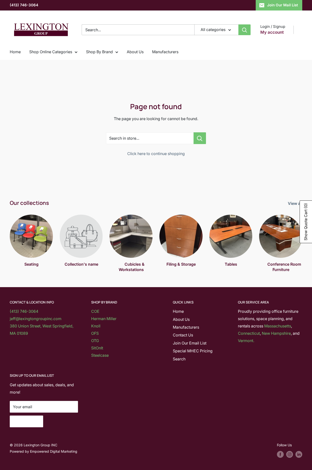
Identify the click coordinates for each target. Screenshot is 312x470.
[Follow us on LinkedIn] (298, 454)
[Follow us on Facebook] (280, 454)
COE (95, 311)
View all (295, 203)
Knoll (95, 326)
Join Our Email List (189, 343)
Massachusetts (277, 326)
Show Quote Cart (305, 221)
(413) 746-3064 (24, 5)
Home (15, 51)
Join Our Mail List (282, 5)
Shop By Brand (99, 51)
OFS (95, 333)
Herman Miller (104, 318)
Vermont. (246, 340)
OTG (95, 340)
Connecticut (249, 333)
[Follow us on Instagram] (289, 454)
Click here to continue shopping (156, 153)
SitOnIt (97, 347)
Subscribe (26, 421)
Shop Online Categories (50, 51)
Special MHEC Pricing (193, 350)
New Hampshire (276, 333)
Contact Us (183, 335)
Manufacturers (165, 51)
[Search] (244, 29)
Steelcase (100, 355)
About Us (135, 51)
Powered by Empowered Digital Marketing (43, 451)
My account (272, 32)
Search (179, 358)
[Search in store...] (200, 138)
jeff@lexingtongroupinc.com (35, 318)
